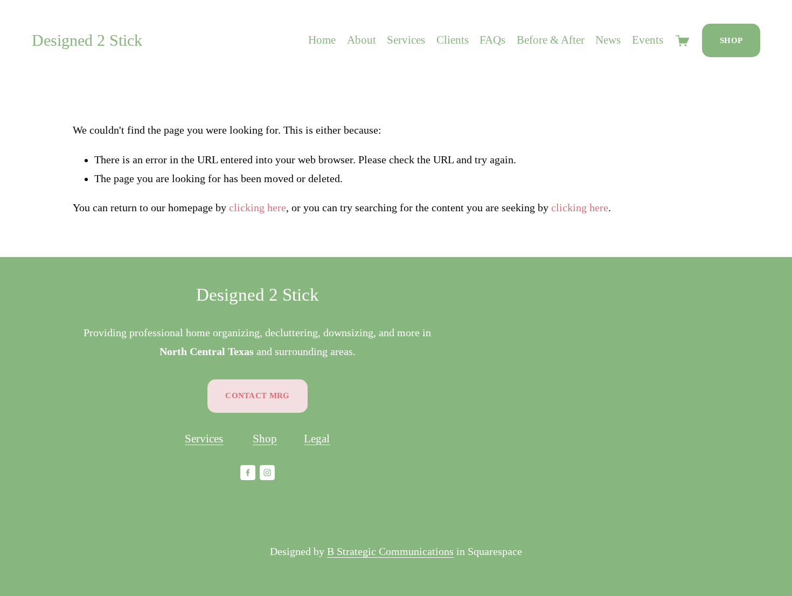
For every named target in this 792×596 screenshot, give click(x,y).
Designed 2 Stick (87, 40)
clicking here (257, 207)
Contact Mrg (257, 395)
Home (322, 39)
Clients (452, 39)
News (608, 39)
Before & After (551, 39)
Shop (731, 40)
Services (406, 39)
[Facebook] (247, 472)
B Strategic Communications (390, 551)
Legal (317, 438)
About (361, 39)
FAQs (492, 39)
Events (647, 39)
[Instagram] (267, 472)
